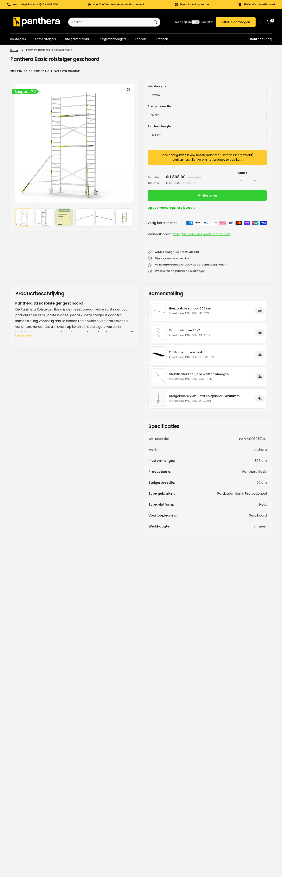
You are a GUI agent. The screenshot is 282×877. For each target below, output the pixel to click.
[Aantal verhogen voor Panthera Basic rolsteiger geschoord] (254, 180)
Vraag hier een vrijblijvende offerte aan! (201, 234)
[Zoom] (129, 90)
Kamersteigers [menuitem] (45, 39)
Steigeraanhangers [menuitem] (112, 39)
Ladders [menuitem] (141, 39)
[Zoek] (155, 22)
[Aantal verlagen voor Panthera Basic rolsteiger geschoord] (241, 180)
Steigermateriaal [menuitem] (77, 39)
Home (14, 50)
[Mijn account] (260, 22)
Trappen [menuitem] (162, 39)
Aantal (243, 173)
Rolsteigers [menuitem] (18, 39)
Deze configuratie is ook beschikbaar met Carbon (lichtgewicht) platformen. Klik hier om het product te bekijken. (207, 157)
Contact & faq (261, 39)
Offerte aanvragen (235, 22)
